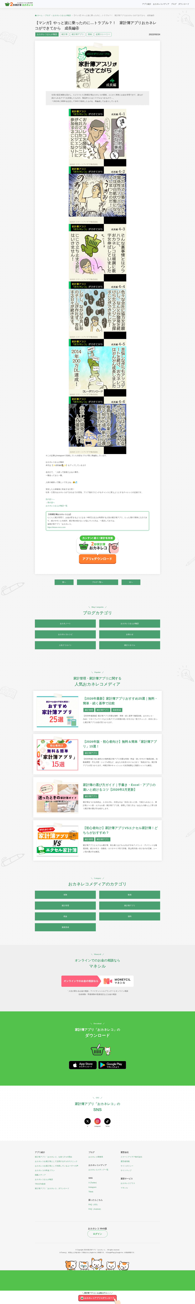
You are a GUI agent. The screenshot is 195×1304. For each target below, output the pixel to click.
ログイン (97, 1234)
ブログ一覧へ (97, 582)
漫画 (90, 34)
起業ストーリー (103, 34)
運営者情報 (125, 1161)
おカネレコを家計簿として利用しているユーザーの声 (56, 1166)
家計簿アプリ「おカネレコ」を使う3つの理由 (53, 1157)
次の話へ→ (50, 499)
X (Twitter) (92, 1183)
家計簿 (64, 34)
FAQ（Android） (95, 1209)
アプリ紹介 (146, 4)
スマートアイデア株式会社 (131, 1157)
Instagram (92, 1187)
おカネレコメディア (161, 4)
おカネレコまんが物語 (62, 15)
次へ (131, 582)
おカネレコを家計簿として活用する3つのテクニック (56, 1161)
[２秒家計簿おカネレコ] (19, 4)
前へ (64, 582)
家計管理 (89, 710)
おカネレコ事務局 (95, 1157)
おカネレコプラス (128, 1183)
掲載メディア (40, 1175)
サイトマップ (126, 1170)
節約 (129, 916)
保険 (65, 895)
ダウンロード (183, 4)
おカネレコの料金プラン (45, 1170)
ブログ (173, 4)
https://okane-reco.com (56, 527)
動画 (129, 895)
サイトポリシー (127, 1166)
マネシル (124, 1188)
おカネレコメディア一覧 (98, 1170)
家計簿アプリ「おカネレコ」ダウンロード (52, 1188)
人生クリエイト (65, 645)
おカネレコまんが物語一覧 (56, 506)
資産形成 (117, 710)
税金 (65, 916)
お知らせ (129, 634)
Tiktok (90, 1192)
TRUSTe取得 (40, 1184)
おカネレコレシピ (65, 634)
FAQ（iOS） (93, 1205)
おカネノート (65, 623)
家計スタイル (129, 645)
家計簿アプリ (78, 34)
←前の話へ (50, 502)
